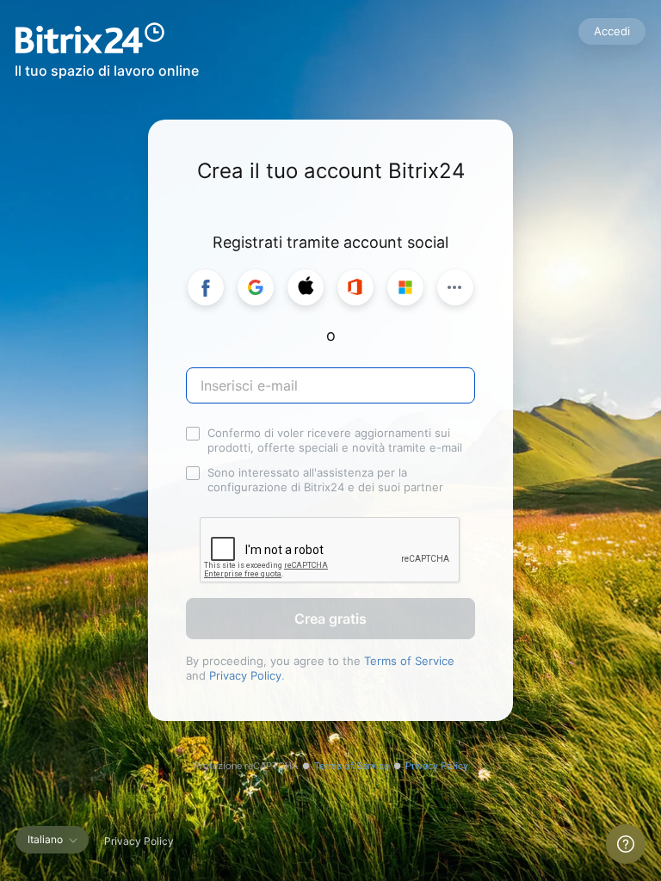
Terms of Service (409, 661)
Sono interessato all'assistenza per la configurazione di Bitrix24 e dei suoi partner (325, 479)
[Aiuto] (626, 844)
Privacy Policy (245, 675)
